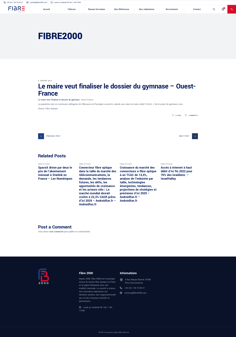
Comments (193, 115)
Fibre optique (44, 164)
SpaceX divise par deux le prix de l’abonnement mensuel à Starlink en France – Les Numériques (55, 173)
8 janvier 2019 (45, 81)
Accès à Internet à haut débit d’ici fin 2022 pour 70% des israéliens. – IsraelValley (176, 173)
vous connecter (56, 231)
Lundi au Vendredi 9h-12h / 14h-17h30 (67, 2)
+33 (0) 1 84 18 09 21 (15, 2)
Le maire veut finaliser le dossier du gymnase (59, 99)
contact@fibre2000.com (38, 2)
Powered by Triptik (110, 332)
